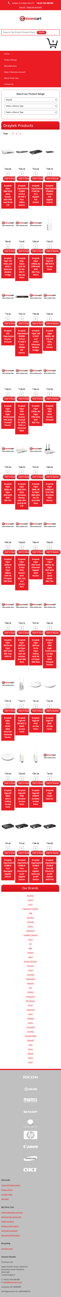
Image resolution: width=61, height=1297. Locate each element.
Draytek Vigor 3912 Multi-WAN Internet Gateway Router (8, 727)
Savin (30, 1014)
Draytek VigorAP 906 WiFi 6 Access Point (49, 264)
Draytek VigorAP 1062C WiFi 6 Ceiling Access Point (8, 798)
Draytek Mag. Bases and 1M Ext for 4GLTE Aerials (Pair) (22, 268)
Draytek (30, 922)
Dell (30, 913)
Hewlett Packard (30, 935)
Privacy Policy (7, 1190)
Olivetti (30, 992)
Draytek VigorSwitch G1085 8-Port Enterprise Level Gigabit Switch (22, 870)
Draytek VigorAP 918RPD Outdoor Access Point (36, 797)
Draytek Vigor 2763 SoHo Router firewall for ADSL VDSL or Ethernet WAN (22, 418)
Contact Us (8, 84)
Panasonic (30, 996)
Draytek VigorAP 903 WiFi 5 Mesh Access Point (21, 725)
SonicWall (30, 1027)
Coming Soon (7, 1248)
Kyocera (30, 965)
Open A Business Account (15, 72)
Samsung (30, 1009)
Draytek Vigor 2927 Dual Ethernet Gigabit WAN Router (35, 567)
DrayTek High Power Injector (49, 794)
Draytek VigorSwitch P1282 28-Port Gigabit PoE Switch (36, 194)
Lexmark (30, 974)
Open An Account (34, 7)
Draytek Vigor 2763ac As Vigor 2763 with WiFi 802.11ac (35, 414)
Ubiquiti (30, 1040)
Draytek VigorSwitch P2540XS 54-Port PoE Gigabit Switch (50, 194)
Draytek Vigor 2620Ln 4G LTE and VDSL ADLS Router (49, 339)
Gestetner (30, 930)
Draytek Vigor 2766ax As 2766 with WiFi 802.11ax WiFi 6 (35, 266)
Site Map (5, 1199)
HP (30, 944)
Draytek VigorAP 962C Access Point (49, 723)
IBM (30, 948)
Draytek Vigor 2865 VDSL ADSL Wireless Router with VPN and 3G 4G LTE (21, 495)
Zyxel (30, 1062)
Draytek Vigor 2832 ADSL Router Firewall (49, 413)
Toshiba (30, 1031)
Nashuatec (30, 979)
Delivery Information (10, 1226)
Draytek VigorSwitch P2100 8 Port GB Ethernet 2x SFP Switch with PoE (50, 870)
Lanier (30, 970)
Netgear (30, 983)
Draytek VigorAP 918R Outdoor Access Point (22, 797)
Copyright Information (10, 1185)
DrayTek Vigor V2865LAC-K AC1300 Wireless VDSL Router (49, 492)
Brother (30, 895)
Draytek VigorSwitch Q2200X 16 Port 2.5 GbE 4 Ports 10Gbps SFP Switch (22, 341)
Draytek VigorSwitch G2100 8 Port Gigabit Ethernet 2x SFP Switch (36, 870)
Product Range (10, 60)
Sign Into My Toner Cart (11, 1217)
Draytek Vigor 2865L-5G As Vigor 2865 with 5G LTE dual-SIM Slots (35, 494)
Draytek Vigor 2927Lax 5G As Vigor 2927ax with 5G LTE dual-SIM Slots (36, 651)
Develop (30, 917)
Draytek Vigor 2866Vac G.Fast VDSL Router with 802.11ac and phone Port (22, 573)
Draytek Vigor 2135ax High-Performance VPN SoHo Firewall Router (9, 415)
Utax (30, 1044)
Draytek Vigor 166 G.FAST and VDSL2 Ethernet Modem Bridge (35, 340)
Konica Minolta (30, 961)
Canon (30, 900)
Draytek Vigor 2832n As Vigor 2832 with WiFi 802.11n (8, 492)
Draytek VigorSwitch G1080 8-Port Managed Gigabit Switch (8, 868)
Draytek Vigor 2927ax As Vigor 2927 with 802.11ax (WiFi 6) (8, 648)
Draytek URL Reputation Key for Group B (8, 336)
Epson (30, 926)
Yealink (30, 1053)
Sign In (22, 7)
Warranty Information (10, 1235)
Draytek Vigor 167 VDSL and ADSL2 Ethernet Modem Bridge (8, 266)
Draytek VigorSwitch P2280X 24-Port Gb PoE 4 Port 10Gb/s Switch (22, 195)
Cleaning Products (30, 908)
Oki (30, 987)
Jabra (30, 957)
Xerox (30, 1049)
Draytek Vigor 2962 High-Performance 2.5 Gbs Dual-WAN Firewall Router (51, 652)
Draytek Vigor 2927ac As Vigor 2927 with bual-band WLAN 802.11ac (49, 570)
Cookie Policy (6, 1194)
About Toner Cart (11, 78)
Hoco (30, 939)
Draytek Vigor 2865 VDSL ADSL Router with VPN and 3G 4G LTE (7, 195)
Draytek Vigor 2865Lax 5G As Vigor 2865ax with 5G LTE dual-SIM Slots (8, 570)
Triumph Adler (30, 1036)
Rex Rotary (30, 1001)
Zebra (30, 1058)
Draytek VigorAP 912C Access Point (35, 723)
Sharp (30, 1022)
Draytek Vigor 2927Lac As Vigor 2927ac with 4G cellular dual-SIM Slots (22, 651)
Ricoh (30, 1005)
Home (6, 53)
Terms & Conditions (9, 1230)
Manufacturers (10, 66)
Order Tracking (7, 1221)
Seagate (30, 1018)
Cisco (30, 904)
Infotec (30, 952)
